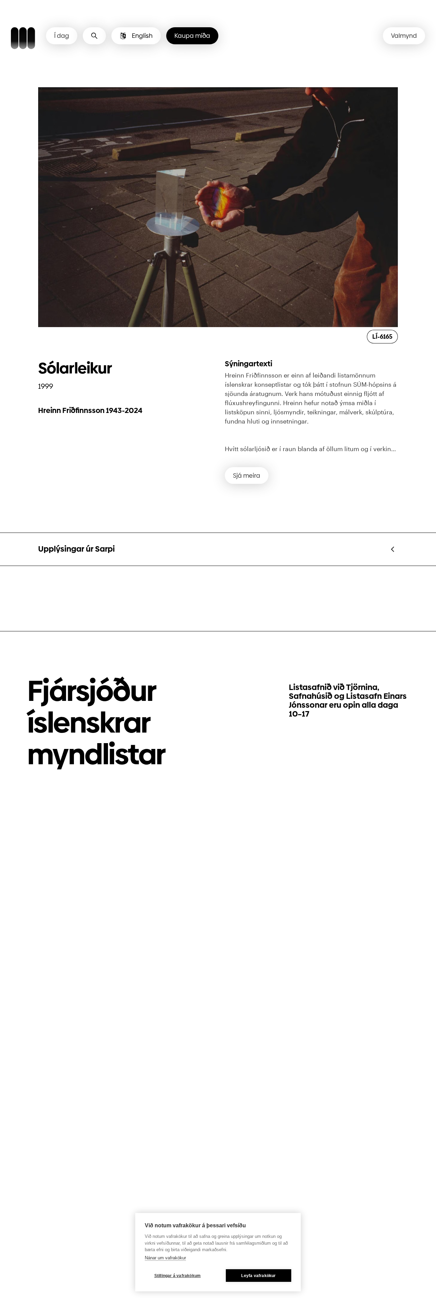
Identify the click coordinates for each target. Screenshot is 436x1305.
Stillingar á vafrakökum (177, 1275)
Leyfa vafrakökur (258, 1275)
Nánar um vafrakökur (165, 1257)
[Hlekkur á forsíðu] (23, 39)
